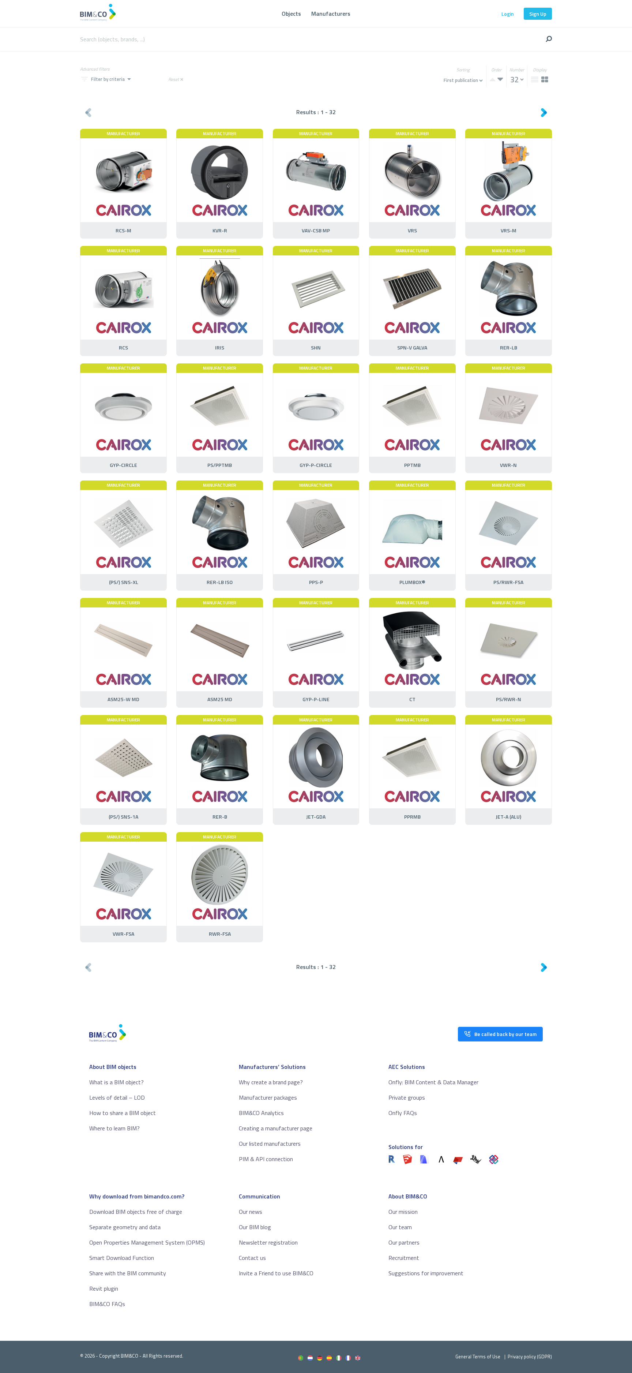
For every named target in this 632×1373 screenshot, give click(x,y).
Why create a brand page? (271, 1082)
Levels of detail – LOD (117, 1097)
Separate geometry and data (125, 1227)
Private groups (406, 1097)
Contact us (252, 1257)
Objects (291, 13)
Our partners (404, 1242)
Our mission (403, 1211)
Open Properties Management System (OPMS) (147, 1242)
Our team (400, 1227)
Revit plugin (103, 1288)
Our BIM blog (255, 1227)
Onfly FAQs (402, 1112)
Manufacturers (330, 13)
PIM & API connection (266, 1159)
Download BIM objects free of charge (135, 1211)
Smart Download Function (121, 1257)
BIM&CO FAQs (107, 1303)
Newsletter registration (268, 1242)
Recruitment (403, 1257)
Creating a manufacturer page (275, 1128)
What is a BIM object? (116, 1082)
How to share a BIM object (122, 1112)
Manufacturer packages (268, 1097)
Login (507, 14)
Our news (250, 1211)
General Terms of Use (477, 1356)
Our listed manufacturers (270, 1143)
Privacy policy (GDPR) (530, 1356)
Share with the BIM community (127, 1273)
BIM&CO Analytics (261, 1112)
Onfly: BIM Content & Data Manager (433, 1082)
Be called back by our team (505, 1034)
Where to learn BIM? (114, 1128)
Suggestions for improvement (425, 1273)
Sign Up (537, 14)
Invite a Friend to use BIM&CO (276, 1273)
